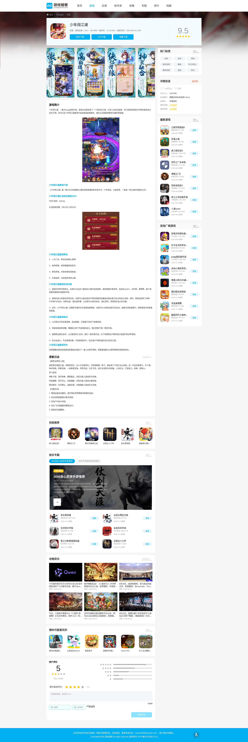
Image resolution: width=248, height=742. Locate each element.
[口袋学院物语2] (164, 130)
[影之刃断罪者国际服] (54, 544)
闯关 (179, 58)
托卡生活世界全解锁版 (180, 245)
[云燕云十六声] (107, 544)
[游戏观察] (57, 6)
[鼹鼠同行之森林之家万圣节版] (164, 317)
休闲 (166, 58)
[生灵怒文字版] (54, 531)
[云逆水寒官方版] (107, 518)
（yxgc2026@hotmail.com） (145, 733)
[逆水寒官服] (54, 518)
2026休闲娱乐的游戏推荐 (193, 64)
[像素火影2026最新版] (164, 282)
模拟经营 (166, 70)
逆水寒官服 (66, 515)
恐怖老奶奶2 (177, 185)
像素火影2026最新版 (180, 280)
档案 (169, 5)
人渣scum (175, 209)
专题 (144, 5)
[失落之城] (164, 141)
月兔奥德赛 (176, 303)
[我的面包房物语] (164, 294)
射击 (193, 70)
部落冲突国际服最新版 (180, 233)
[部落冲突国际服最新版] (164, 236)
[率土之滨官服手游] (164, 199)
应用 (104, 5)
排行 (156, 5)
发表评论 (141, 715)
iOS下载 (102, 37)
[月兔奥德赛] (164, 306)
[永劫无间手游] (107, 531)
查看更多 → (147, 559)
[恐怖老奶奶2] (164, 188)
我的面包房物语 (178, 292)
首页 (79, 5)
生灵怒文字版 (67, 528)
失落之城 (175, 139)
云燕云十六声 (120, 541)
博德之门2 (176, 174)
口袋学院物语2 (178, 127)
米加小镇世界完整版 (180, 268)
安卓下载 (80, 37)
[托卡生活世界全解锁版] (164, 247)
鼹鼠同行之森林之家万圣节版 (180, 315)
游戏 (92, 5)
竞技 (179, 70)
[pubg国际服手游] (164, 259)
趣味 (179, 64)
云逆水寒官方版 (121, 515)
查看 (94, 518)
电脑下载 (123, 37)
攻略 (131, 5)
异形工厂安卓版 (178, 162)
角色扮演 (166, 64)
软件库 (118, 5)
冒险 (193, 58)
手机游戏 (59, 15)
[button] (49, 72)
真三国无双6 (177, 151)
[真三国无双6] (164, 153)
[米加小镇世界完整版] (164, 271)
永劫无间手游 (120, 528)
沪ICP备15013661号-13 (148, 737)
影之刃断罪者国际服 (70, 541)
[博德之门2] (164, 176)
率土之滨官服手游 (179, 197)
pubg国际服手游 (178, 257)
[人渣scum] (164, 211)
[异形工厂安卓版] (164, 165)
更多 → (149, 423)
